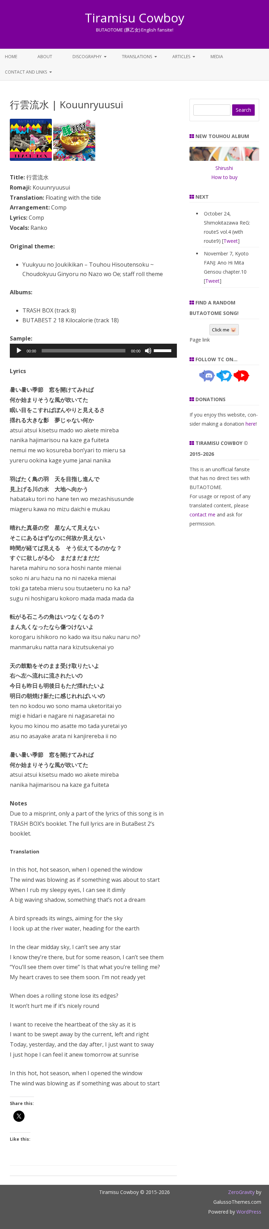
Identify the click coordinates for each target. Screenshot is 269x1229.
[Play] (18, 350)
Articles (181, 57)
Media (217, 57)
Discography (87, 57)
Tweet (230, 241)
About (44, 57)
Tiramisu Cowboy (135, 18)
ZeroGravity (241, 1192)
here (251, 423)
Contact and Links (26, 72)
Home (11, 57)
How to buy (224, 177)
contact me (202, 514)
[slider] (163, 350)
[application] (93, 351)
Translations (137, 57)
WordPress (248, 1211)
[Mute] (148, 350)
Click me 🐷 (224, 330)
